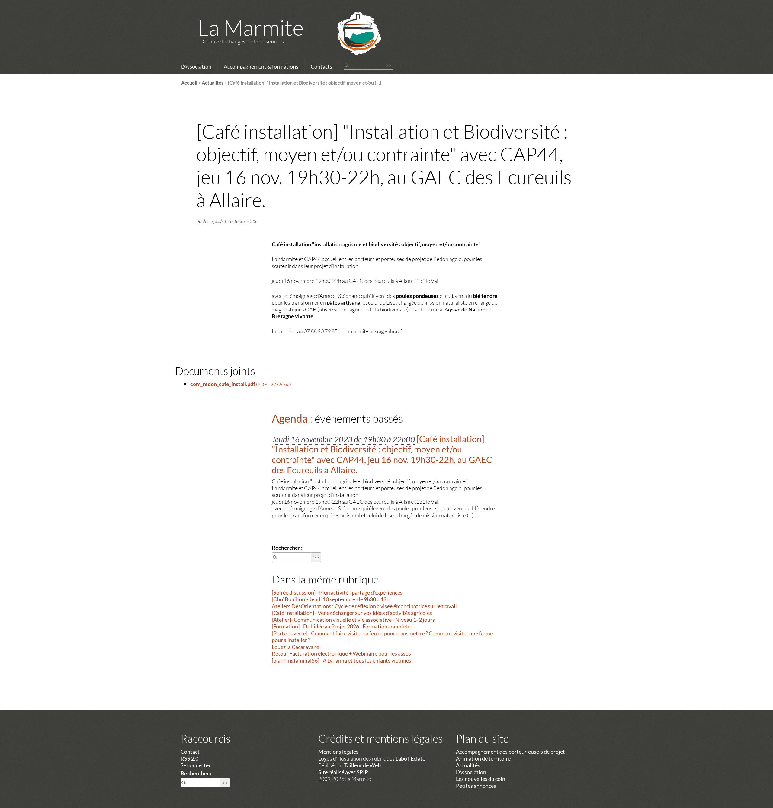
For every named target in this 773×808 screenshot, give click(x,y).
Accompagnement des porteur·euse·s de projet (510, 751)
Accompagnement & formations (261, 66)
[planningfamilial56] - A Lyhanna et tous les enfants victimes (341, 660)
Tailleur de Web (362, 765)
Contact (190, 751)
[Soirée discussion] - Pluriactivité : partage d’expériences (337, 592)
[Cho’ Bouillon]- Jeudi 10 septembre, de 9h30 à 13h (331, 599)
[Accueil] (351, 41)
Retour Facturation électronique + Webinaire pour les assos (341, 653)
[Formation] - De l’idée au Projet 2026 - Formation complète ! (342, 626)
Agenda (290, 418)
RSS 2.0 (189, 758)
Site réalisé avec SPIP (343, 772)
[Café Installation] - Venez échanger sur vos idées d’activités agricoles (352, 612)
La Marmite (250, 27)
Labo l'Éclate (410, 758)
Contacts (321, 66)
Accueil (189, 82)
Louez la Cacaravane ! (297, 647)
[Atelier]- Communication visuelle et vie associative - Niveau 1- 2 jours (353, 619)
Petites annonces (476, 785)
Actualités (212, 82)
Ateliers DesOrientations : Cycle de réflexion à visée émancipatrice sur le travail (364, 606)
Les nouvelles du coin (480, 778)
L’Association (196, 66)
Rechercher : (287, 547)
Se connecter (196, 765)
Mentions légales (338, 751)
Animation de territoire (483, 758)
